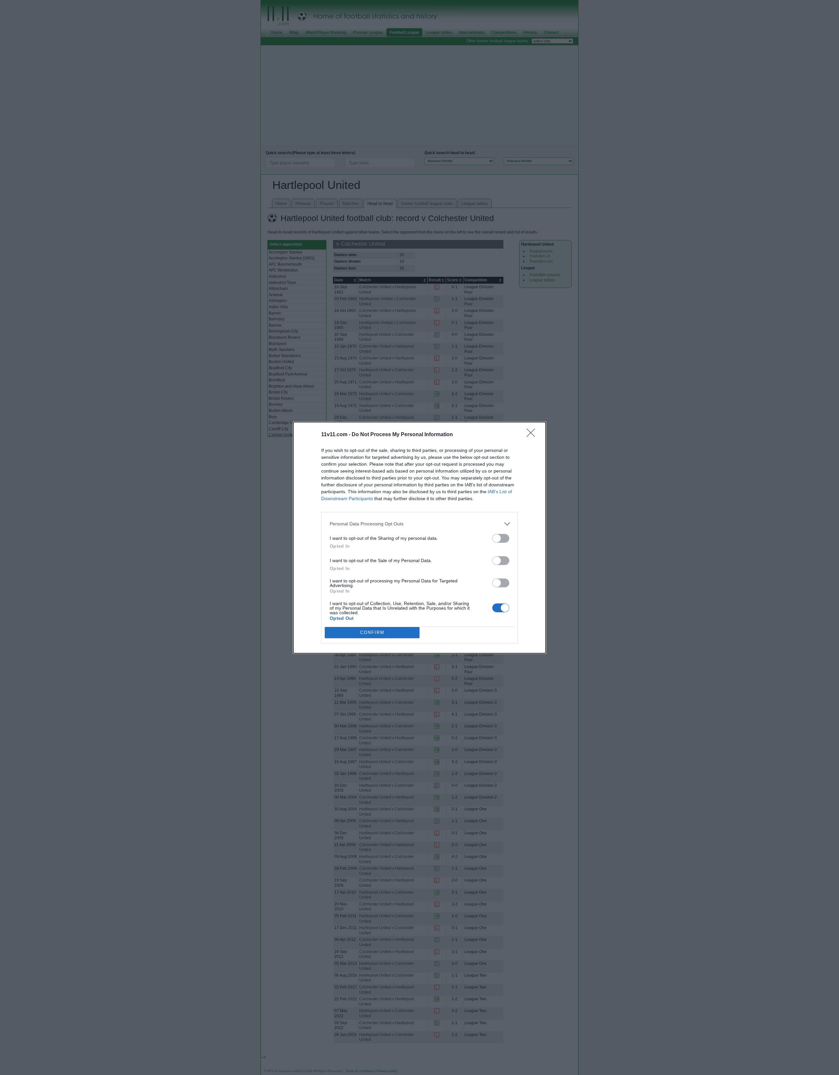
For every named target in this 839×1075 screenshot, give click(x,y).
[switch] (500, 538)
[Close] (533, 435)
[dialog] (419, 537)
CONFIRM (372, 632)
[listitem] (419, 523)
